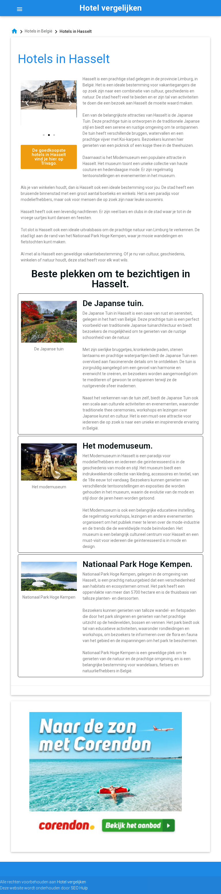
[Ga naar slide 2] (49, 135)
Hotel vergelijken (110, 8)
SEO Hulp (79, 888)
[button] (27, 103)
